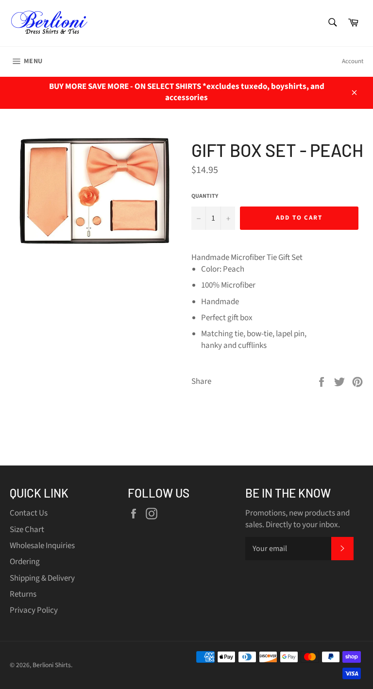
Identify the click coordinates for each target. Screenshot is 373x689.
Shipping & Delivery (42, 578)
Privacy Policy (34, 610)
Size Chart (27, 529)
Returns (23, 594)
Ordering (25, 562)
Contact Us (29, 513)
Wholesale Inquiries (42, 545)
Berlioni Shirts (52, 665)
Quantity (204, 196)
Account (352, 61)
